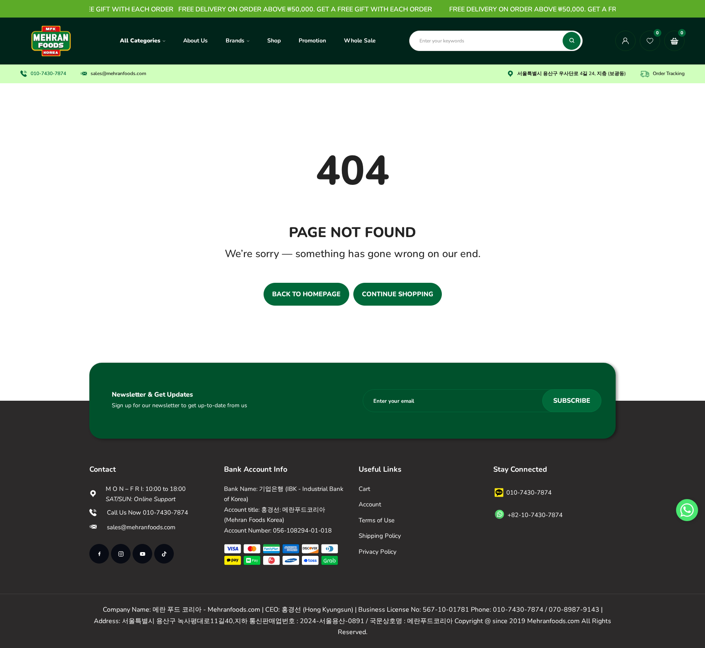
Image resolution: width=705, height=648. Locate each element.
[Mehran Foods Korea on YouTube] (142, 554)
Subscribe (571, 400)
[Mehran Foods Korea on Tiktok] (164, 554)
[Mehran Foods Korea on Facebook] (99, 554)
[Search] (572, 41)
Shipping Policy (380, 536)
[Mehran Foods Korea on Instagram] (121, 554)
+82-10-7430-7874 (535, 515)
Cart (364, 489)
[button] (687, 510)
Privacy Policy (378, 552)
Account (370, 504)
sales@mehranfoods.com (118, 73)
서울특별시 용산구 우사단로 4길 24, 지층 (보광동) (571, 73)
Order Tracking (669, 73)
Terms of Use (377, 520)
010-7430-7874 (48, 73)
